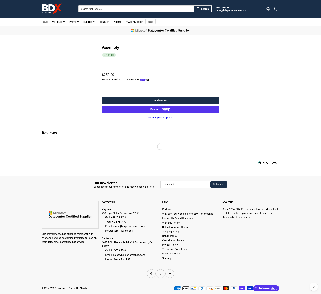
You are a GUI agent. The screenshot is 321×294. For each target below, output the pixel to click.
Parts (72, 22)
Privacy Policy (170, 244)
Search (205, 8)
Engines (87, 22)
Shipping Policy (170, 231)
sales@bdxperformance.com (230, 10)
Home (45, 22)
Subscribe (218, 184)
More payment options (160, 117)
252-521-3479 (118, 221)
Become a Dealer (171, 253)
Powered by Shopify (77, 288)
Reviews (166, 209)
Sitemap (166, 258)
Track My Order (134, 22)
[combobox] (145, 8)
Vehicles (57, 22)
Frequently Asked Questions (178, 218)
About (117, 22)
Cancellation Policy (173, 240)
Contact (104, 22)
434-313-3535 (222, 7)
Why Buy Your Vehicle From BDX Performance (187, 213)
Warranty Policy (171, 222)
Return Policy (169, 235)
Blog (150, 22)
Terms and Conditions (174, 249)
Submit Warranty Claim (175, 227)
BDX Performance (58, 288)
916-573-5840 (118, 250)
